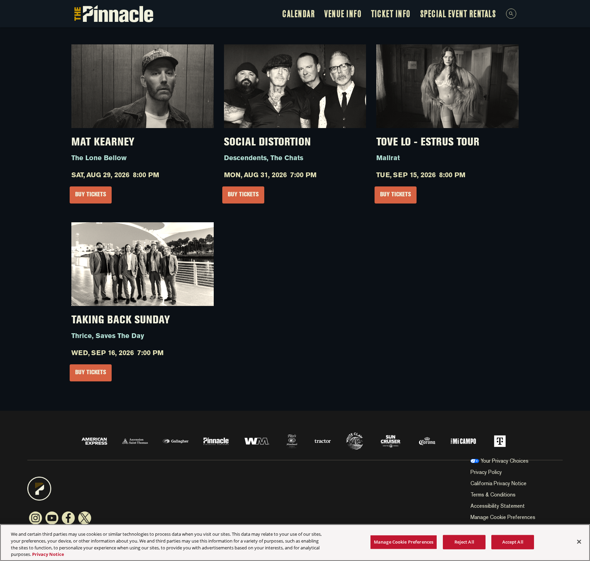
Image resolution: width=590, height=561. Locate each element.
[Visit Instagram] (35, 517)
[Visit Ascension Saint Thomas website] (135, 440)
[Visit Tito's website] (292, 440)
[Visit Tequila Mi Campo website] (464, 440)
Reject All (464, 542)
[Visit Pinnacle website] (217, 440)
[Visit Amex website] (95, 440)
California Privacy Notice (498, 483)
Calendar (298, 14)
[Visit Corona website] (428, 440)
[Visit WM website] (257, 440)
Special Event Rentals (458, 14)
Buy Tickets (90, 195)
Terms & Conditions (493, 494)
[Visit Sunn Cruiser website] (391, 440)
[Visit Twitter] (84, 517)
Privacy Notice (48, 554)
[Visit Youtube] (51, 517)
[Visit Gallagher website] (176, 440)
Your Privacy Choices (505, 461)
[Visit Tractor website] (323, 440)
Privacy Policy (486, 472)
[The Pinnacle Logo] (114, 13)
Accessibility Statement (497, 506)
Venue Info (343, 14)
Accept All (512, 542)
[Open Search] (511, 14)
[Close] (579, 541)
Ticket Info (391, 14)
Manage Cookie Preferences (403, 542)
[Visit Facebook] (68, 517)
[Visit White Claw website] (355, 440)
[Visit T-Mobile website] (499, 440)
